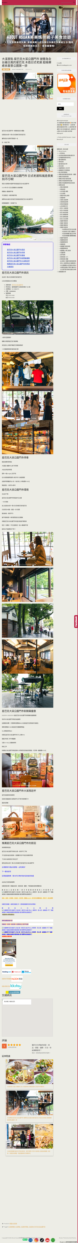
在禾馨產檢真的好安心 (65, 157)
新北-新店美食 (64, 212)
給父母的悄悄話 (63, 172)
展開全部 (59, 149)
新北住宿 (61, 166)
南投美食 (62, 189)
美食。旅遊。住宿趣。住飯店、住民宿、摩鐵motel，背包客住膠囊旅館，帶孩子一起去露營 (27, 898)
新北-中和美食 (64, 210)
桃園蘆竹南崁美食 (65, 246)
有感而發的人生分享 (64, 168)
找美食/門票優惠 (6, 978)
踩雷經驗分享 (62, 272)
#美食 (58, 131)
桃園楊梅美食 (64, 242)
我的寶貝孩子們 (63, 164)
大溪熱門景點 (24, 1227)
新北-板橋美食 (64, 214)
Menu (5, 2)
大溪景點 (17, 1227)
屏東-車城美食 (64, 204)
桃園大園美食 (64, 225)
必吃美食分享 (64, 206)
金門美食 (62, 255)
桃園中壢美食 (64, 221)
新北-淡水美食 (64, 219)
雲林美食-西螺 (64, 259)
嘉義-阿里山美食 (64, 195)
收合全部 (65, 149)
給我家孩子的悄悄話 (64, 170)
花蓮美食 (62, 252)
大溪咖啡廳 (11, 1227)
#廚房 (65, 131)
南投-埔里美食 (64, 187)
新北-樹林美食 (64, 217)
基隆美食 (62, 198)
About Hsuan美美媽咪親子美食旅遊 (39, 37)
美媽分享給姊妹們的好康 (65, 181)
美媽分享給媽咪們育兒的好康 (67, 183)
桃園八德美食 (64, 223)
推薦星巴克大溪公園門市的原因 (18, 264)
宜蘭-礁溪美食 (64, 202)
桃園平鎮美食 (64, 238)
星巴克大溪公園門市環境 (16, 255)
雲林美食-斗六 (64, 257)
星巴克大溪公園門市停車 (16, 252)
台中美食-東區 (64, 191)
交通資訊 (10, 267)
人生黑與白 (62, 153)
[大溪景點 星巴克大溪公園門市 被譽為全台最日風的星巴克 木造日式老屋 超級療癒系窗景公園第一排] (27, 86)
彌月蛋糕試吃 (62, 159)
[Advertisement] (27, 115)
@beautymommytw (62, 120)
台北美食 (62, 193)
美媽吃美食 (62, 185)
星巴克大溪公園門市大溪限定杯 (18, 261)
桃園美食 (62, 244)
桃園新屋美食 (64, 240)
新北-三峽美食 (64, 208)
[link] (8, 914)
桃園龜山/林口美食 (65, 250)
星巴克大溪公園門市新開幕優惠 (18, 258)
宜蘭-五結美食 (64, 200)
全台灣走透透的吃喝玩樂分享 (67, 155)
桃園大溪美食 (6, 69)
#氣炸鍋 (69, 131)
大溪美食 (31, 1227)
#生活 (62, 131)
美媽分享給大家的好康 (65, 179)
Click (76, 621)
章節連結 (6, 244)
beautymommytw (17, 69)
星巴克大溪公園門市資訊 (16, 250)
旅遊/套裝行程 (6, 986)
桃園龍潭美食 (64, 248)
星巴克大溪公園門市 (17, 285)
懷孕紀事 (61, 162)
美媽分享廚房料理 (63, 176)
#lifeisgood (60, 133)
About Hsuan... (63, 151)
